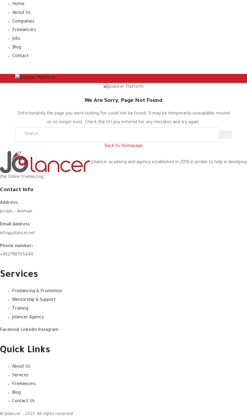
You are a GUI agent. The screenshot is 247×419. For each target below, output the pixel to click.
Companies (23, 22)
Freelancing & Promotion (37, 291)
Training (20, 309)
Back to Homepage (124, 146)
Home (18, 4)
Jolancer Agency (28, 317)
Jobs (16, 39)
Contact (20, 56)
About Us (21, 13)
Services (20, 375)
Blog (16, 47)
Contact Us (23, 401)
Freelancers (24, 30)
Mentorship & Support (34, 300)
